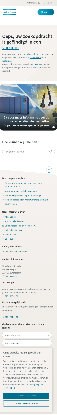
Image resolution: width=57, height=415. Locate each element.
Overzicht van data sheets (16, 251)
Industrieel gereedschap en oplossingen (23, 195)
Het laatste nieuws (13, 230)
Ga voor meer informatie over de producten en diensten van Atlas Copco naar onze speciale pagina (28, 107)
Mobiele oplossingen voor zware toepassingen (26, 199)
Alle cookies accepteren (26, 396)
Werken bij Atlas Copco (15, 221)
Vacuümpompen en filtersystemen (21, 190)
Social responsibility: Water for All (20, 225)
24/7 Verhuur (11, 204)
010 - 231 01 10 (11, 317)
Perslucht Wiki (11, 234)
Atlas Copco (10, 216)
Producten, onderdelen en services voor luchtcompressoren (23, 185)
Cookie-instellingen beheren (26, 403)
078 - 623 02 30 (11, 276)
